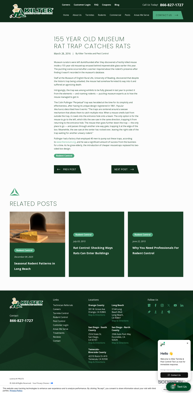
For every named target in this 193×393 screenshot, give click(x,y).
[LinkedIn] (181, 305)
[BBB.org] (155, 311)
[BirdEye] (168, 311)
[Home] (32, 11)
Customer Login (82, 4)
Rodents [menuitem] (102, 15)
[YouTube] (175, 305)
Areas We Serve (60, 329)
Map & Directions (96, 314)
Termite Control (61, 313)
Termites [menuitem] (89, 15)
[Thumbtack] (149, 311)
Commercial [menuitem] (115, 15)
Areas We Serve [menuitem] (141, 15)
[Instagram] (162, 305)
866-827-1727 (171, 4)
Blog (117, 4)
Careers (66, 4)
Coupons (106, 4)
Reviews (57, 336)
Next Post (121, 169)
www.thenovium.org (66, 142)
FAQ (96, 4)
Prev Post (69, 169)
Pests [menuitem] (127, 15)
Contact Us (164, 15)
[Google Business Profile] (149, 305)
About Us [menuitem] (77, 15)
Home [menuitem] (66, 15)
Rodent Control (64, 155)
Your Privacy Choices (41, 383)
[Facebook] (155, 305)
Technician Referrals (63, 305)
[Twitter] (168, 305)
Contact (56, 340)
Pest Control (59, 321)
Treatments (58, 332)
